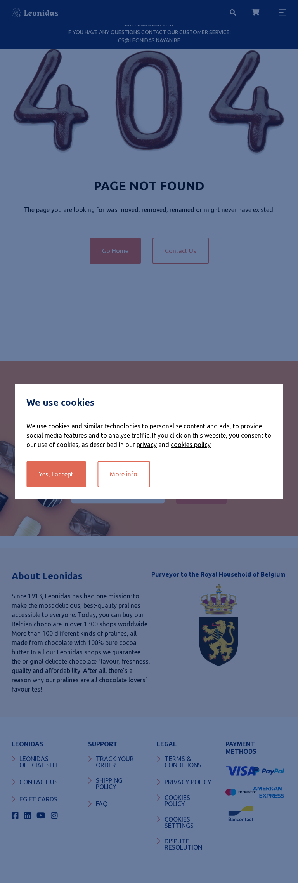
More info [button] (123, 474)
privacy (147, 444)
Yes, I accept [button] (56, 474)
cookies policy (191, 444)
